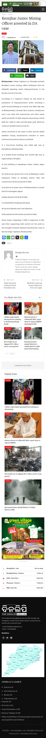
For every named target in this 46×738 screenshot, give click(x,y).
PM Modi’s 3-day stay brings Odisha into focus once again (34, 285)
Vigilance (9, 243)
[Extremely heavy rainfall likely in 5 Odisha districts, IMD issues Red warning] (33, 333)
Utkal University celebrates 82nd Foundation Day (10, 285)
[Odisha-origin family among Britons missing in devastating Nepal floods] (13, 308)
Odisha (4, 33)
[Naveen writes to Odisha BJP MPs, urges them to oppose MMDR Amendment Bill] (33, 308)
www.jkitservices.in (28, 733)
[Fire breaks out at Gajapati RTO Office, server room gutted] (13, 333)
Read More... (6, 633)
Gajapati (8, 328)
